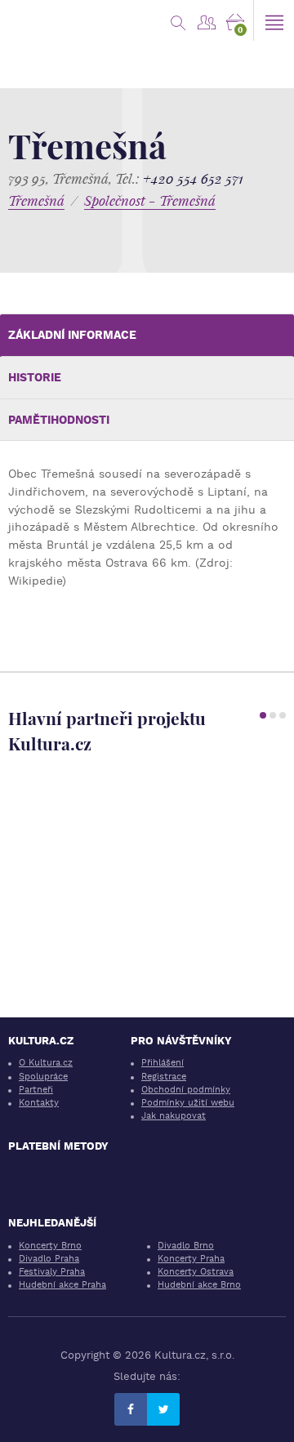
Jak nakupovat (173, 1115)
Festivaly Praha (52, 1271)
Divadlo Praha (49, 1258)
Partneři (36, 1089)
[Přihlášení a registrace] (206, 20)
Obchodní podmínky (185, 1089)
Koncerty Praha (191, 1258)
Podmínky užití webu (187, 1102)
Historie (34, 377)
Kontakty (39, 1102)
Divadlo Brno (186, 1245)
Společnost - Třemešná (150, 200)
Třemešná (36, 200)
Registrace (163, 1076)
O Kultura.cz (46, 1062)
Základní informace (72, 334)
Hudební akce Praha (62, 1285)
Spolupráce (43, 1076)
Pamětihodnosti (58, 419)
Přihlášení (162, 1062)
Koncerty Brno (50, 1245)
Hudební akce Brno (199, 1285)
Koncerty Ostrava (196, 1271)
